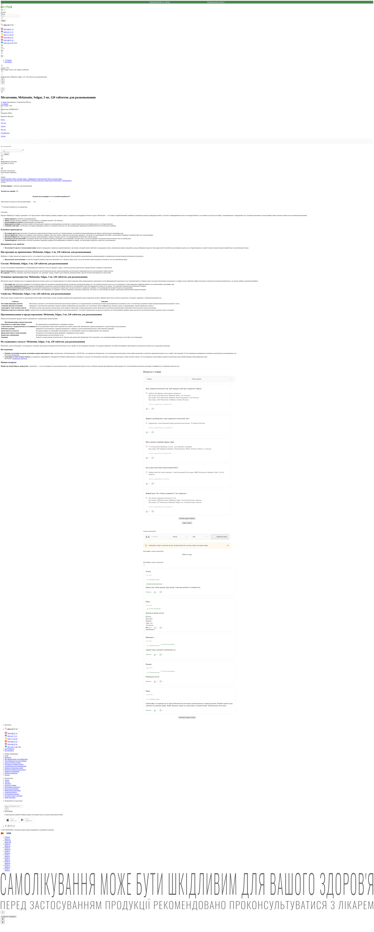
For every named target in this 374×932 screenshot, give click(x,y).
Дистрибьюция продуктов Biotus (15, 761)
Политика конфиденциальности (15, 769)
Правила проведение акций (14, 768)
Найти (3, 20)
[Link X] (14, 826)
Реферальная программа (13, 790)
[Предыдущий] (3, 79)
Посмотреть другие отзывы (187, 717)
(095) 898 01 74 (8, 29)
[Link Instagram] (8, 826)
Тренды (7, 775)
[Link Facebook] (6, 826)
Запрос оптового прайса (13, 762)
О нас (6, 755)
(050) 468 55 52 (8, 37)
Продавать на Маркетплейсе (14, 764)
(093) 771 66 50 (8, 35)
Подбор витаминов (11, 773)
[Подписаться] (7, 809)
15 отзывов (4, 104)
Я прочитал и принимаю (9, 916)
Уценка (7, 782)
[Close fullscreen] (3, 89)
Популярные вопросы (12, 794)
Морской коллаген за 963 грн (215, 2)
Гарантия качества (11, 792)
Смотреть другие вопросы (187, 518)
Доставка (8, 783)
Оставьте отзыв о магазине (13, 796)
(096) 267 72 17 (8, 32)
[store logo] (6, 7)
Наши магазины (10, 797)
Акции (7, 780)
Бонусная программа (12, 789)
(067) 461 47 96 (8, 43)
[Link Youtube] (11, 826)
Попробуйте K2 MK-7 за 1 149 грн (160, 2)
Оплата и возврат (10, 785)
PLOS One (15, 355)
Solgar (5, 102)
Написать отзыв (221, 536)
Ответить (148, 592)
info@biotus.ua (9, 749)
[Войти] (2, 46)
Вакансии (8, 757)
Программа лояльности (12, 787)
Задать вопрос (187, 523)
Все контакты (9, 750)
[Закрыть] (3, 912)
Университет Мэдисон (19, 358)
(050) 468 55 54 (8, 40)
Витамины (8, 62)
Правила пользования (12, 771)
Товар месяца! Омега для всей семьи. (49, 179)
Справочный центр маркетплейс (15, 766)
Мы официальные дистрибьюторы (16, 759)
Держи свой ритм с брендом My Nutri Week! (15, 180)
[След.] (3, 82)
